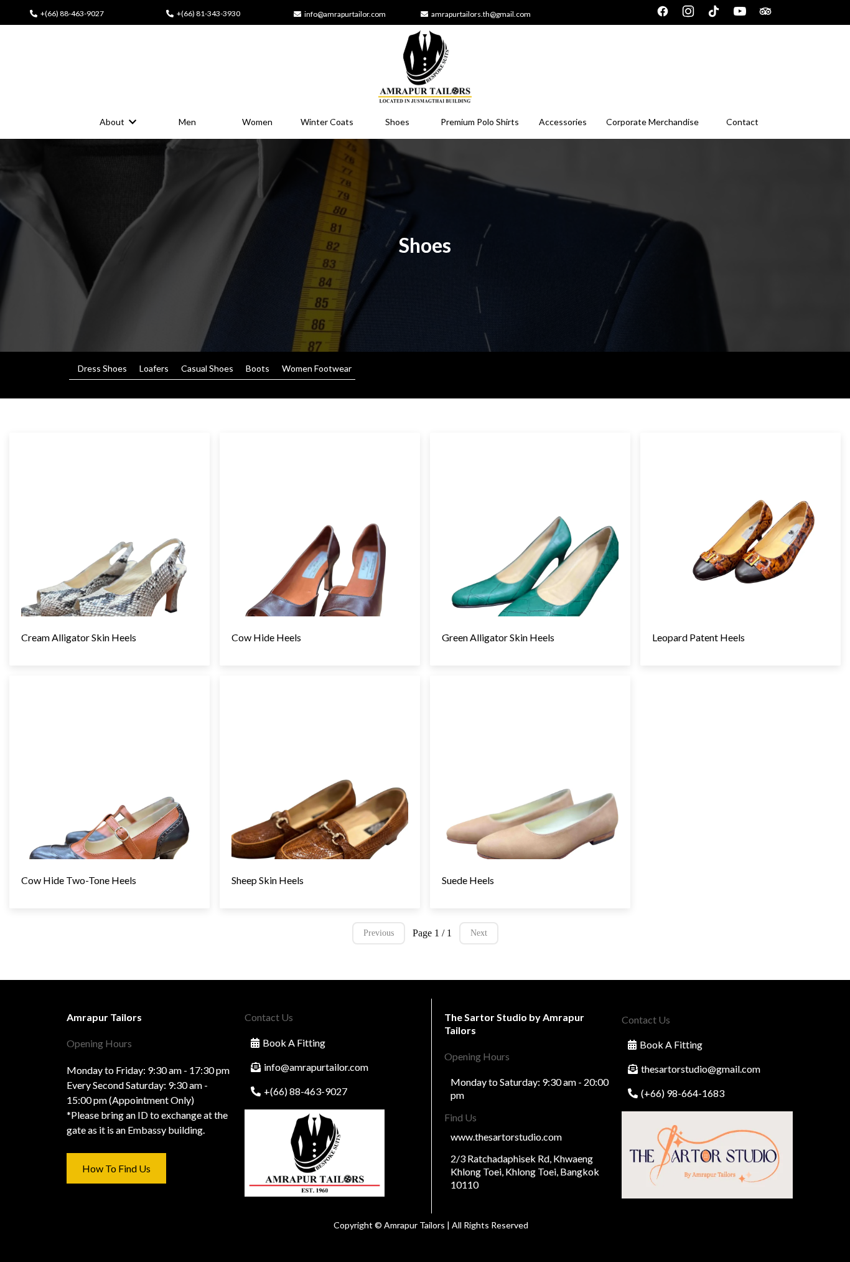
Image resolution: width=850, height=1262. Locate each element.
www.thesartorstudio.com (506, 1136)
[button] (131, 121)
